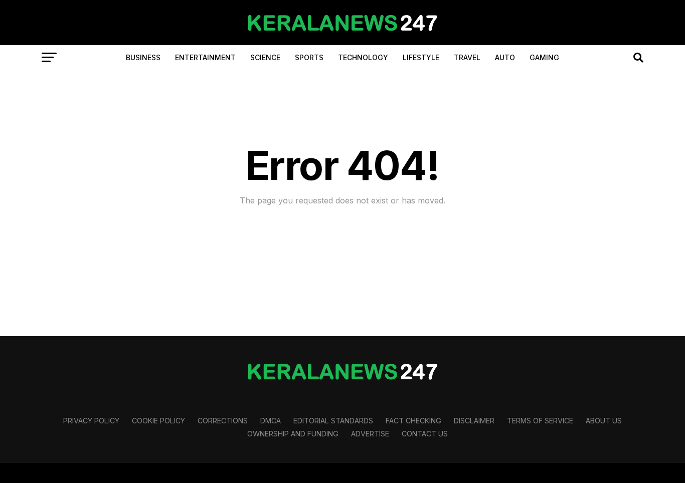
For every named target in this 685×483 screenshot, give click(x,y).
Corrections (223, 420)
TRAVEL (467, 57)
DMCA (270, 420)
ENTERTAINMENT (205, 57)
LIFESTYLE (421, 57)
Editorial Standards (333, 420)
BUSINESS (143, 57)
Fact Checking (413, 420)
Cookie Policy (158, 420)
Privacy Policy (91, 420)
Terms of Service (540, 420)
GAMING (544, 57)
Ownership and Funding (292, 433)
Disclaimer (474, 420)
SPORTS (309, 57)
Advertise (370, 433)
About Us (604, 420)
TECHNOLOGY (363, 57)
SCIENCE (265, 57)
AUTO (505, 57)
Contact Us (425, 433)
